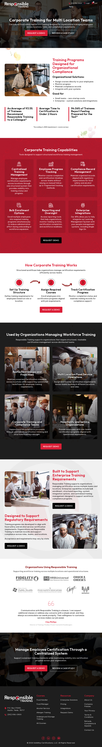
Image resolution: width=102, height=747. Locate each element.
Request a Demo (36, 33)
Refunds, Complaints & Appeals (90, 723)
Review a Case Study (63, 33)
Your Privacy (89, 711)
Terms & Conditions (88, 716)
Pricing (63, 704)
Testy (71, 7)
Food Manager (43, 704)
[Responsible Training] (16, 4)
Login (88, 3)
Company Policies (88, 705)
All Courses (41, 723)
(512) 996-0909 (76, 3)
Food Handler (42, 700)
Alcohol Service (43, 708)
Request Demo (51, 240)
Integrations (65, 708)
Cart (95, 3)
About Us (88, 700)
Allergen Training (44, 712)
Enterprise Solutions (68, 700)
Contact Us (89, 730)
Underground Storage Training (46, 718)
